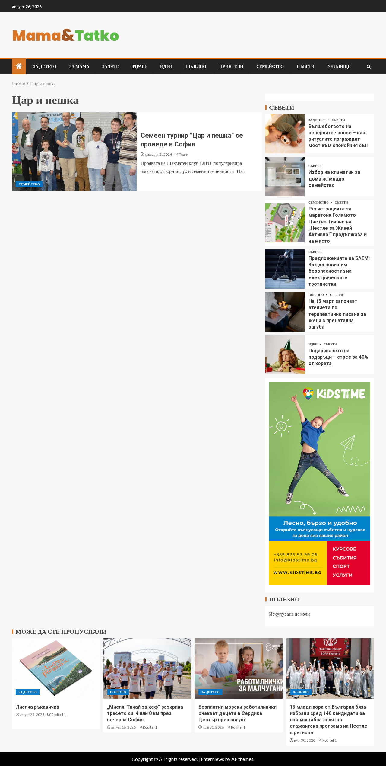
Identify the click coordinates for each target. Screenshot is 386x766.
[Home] (19, 66)
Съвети (306, 66)
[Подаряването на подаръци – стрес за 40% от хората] (285, 354)
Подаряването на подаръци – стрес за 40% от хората (338, 357)
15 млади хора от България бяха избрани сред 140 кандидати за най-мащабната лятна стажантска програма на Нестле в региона (328, 720)
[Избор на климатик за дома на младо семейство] (285, 176)
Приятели (231, 66)
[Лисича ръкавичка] (56, 668)
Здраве (139, 66)
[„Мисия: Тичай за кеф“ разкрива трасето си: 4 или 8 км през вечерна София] (147, 668)
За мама (79, 66)
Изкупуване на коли (289, 614)
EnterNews (212, 759)
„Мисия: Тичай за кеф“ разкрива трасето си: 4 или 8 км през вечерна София (145, 713)
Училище (338, 66)
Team (183, 154)
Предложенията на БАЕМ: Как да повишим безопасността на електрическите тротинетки (339, 271)
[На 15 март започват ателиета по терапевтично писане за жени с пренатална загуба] (285, 312)
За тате (110, 66)
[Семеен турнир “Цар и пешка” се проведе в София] (74, 151)
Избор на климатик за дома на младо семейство (334, 178)
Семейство (270, 66)
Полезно (195, 66)
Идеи (166, 66)
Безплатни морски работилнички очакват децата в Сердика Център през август (237, 713)
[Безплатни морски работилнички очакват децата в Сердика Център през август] (239, 668)
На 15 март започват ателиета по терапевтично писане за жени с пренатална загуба (337, 314)
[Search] (368, 66)
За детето (44, 66)
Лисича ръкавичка (37, 707)
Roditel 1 (59, 714)
